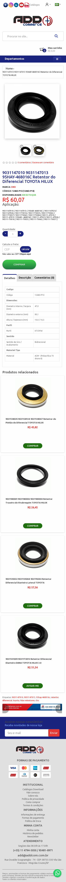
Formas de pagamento (33, 818)
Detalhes (9, 278)
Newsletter (33, 836)
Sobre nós (33, 795)
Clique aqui (25, 254)
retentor (55, 697)
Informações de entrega (33, 814)
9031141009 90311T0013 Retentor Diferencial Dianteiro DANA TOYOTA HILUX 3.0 (29, 661)
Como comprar (33, 802)
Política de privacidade (33, 799)
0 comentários (24, 162)
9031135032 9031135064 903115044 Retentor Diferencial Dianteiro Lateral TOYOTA (28, 581)
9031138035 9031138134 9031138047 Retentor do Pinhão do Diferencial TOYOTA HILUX (31, 421)
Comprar (19, 264)
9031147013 (29, 697)
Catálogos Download (33, 789)
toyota (16, 700)
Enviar (54, 732)
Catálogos (34, 5)
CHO (13, 187)
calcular (25, 249)
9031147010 (17, 697)
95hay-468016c (43, 697)
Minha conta (33, 830)
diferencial (7, 700)
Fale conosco (33, 792)
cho (37, 700)
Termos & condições (33, 805)
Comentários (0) (44, 277)
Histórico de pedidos (33, 833)
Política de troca (33, 821)
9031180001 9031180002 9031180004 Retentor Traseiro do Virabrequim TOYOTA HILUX (29, 501)
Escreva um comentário (43, 162)
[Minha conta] (48, 4)
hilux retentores (27, 700)
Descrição (25, 277)
